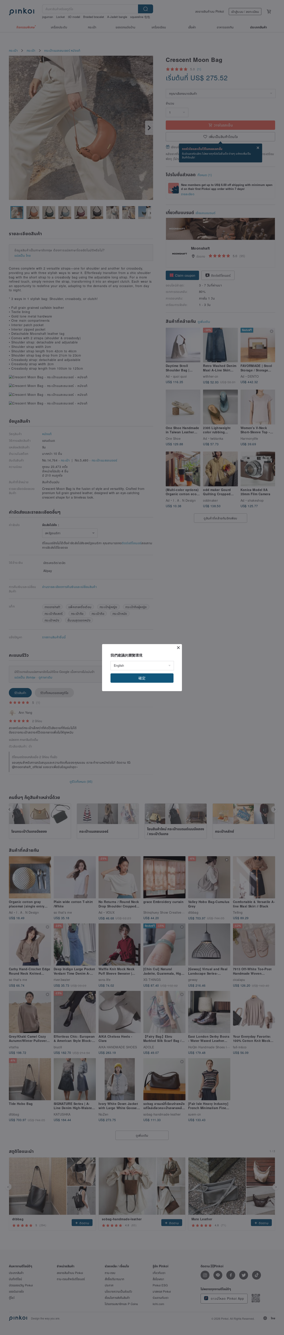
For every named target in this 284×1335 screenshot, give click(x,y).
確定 (142, 677)
